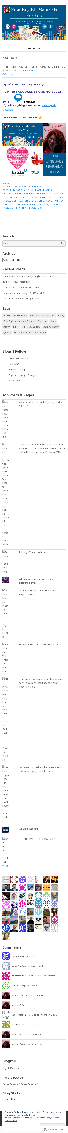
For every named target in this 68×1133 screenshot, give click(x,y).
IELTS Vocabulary (31, 326)
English (7, 315)
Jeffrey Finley (17, 956)
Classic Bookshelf (11, 1084)
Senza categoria (30, 186)
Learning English (51, 326)
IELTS (16, 326)
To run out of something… (31, 1044)
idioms (6, 326)
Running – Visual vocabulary (16, 281)
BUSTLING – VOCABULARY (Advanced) (21, 298)
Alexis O (15, 966)
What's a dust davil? (29, 828)
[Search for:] (34, 243)
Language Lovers (51, 197)
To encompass (33, 956)
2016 (13, 190)
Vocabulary (40, 332)
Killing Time (14, 380)
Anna (14, 995)
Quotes (7, 332)
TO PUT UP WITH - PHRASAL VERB (37, 839)
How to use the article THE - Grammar (38, 644)
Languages (9, 200)
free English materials (40, 193)
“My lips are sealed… (28, 985)
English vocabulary (39, 315)
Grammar (42, 321)
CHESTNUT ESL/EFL (19, 358)
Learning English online (35, 200)
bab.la (21, 190)
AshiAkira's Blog (17, 369)
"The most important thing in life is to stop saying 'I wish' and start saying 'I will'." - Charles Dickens (40, 683)
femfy (18, 193)
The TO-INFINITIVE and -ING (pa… (34, 995)
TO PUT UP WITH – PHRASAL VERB (20, 287)
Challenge (34, 190)
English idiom (20, 315)
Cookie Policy (11, 1120)
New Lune (14, 363)
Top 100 (59, 200)
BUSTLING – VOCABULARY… (32, 1034)
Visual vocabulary (23, 332)
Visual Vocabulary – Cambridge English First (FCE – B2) (29, 276)
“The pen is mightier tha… (45, 975)
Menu (35, 48)
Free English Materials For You (19, 321)
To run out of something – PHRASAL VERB (23, 293)
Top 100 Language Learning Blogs (33, 67)
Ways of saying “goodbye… (34, 966)
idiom (53, 321)
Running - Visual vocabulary (33, 552)
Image (9, 183)
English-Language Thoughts (23, 375)
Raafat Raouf (17, 1014)
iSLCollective (25, 1005)
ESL (53, 315)
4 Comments (8, 74)
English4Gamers (10, 1068)
